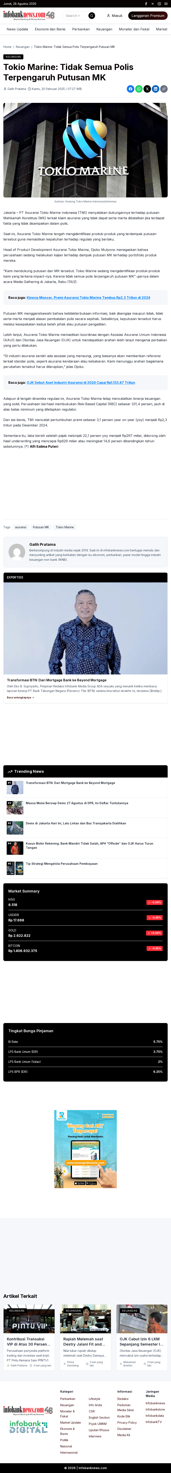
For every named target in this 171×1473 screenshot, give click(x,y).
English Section (99, 1417)
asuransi (20, 527)
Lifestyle (94, 1399)
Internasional (69, 1452)
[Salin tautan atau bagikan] (164, 89)
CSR (92, 1411)
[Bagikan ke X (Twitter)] (147, 89)
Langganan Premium (148, 16)
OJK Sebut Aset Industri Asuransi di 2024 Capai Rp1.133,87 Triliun (81, 382)
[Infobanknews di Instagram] (159, 3)
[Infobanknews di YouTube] (166, 3)
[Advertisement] (85, 485)
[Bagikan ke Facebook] (130, 89)
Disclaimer (124, 1429)
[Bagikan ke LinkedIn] (155, 89)
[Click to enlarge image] (85, 150)
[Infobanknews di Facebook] (146, 3)
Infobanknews (155, 1403)
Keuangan (104, 29)
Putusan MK (41, 527)
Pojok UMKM (98, 1424)
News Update (17, 29)
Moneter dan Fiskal (134, 29)
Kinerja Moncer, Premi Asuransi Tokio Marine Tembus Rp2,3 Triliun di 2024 (88, 297)
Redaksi (122, 1399)
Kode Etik (123, 1416)
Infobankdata (155, 1415)
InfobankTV (154, 1422)
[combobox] (79, 15)
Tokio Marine (65, 527)
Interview (95, 1436)
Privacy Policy (127, 1422)
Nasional (66, 1446)
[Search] (91, 15)
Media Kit (123, 1435)
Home (7, 47)
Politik (64, 1440)
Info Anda (95, 1405)
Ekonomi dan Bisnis (50, 29)
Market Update (70, 1422)
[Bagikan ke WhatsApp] (139, 89)
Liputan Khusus (99, 1430)
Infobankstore (155, 1409)
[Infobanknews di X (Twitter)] (152, 3)
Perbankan (81, 29)
